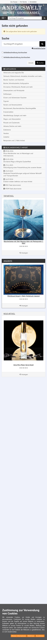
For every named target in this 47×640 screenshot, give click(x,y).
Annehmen (40, 636)
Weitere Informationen (18, 636)
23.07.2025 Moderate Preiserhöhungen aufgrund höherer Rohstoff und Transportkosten (22, 173)
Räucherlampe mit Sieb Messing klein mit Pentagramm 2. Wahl (23, 242)
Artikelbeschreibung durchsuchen (15, 53)
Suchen (41, 63)
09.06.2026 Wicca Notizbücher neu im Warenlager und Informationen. (18, 153)
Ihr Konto (23, 2)
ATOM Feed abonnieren (13, 189)
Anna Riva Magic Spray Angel (23, 365)
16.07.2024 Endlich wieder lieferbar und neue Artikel (17, 180)
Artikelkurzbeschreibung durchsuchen (17, 57)
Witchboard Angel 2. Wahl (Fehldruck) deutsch (23, 296)
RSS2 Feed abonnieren (13, 185)
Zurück (31, 63)
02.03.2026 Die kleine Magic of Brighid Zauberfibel (17, 160)
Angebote (8, 261)
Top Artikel (9, 196)
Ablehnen (30, 636)
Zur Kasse (13, 2)
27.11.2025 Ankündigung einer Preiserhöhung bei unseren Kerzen (22, 166)
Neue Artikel (9, 313)
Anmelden (33, 2)
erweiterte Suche (39, 48)
